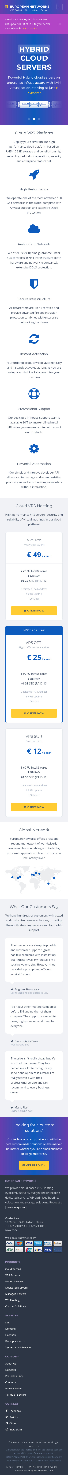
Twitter (13, 1417)
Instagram (15, 1429)
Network (10, 1369)
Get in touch (36, 1165)
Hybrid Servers (14, 1281)
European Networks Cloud (41, 1470)
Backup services (15, 1341)
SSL (7, 1322)
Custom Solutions (15, 1306)
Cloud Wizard (13, 1269)
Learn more (28, 28)
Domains (10, 1328)
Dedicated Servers (16, 1287)
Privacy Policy (13, 1388)
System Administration (18, 1347)
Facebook (15, 1411)
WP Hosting (12, 1300)
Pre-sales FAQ (14, 1376)
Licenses (10, 1335)
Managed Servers (16, 1293)
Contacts (10, 1382)
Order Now (35, 610)
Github (13, 1423)
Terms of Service (15, 1394)
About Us (10, 1363)
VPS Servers (12, 1275)
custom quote (16, 1207)
